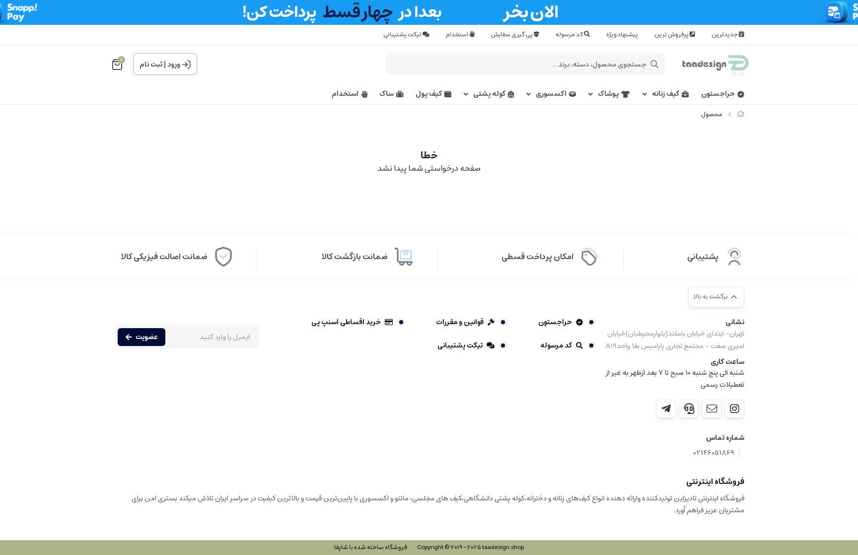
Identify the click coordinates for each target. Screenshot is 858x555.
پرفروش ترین (672, 34)
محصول (711, 114)
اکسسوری (551, 94)
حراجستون (718, 94)
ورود (173, 64)
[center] (654, 64)
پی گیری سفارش (512, 34)
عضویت (147, 337)
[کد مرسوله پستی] (666, 408)
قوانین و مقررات (460, 322)
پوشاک (608, 94)
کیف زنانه (665, 94)
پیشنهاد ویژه (622, 34)
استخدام (457, 34)
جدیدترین (725, 34)
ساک (386, 94)
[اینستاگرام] (734, 408)
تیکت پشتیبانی (403, 34)
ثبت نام (151, 64)
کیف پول (429, 94)
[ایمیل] (711, 408)
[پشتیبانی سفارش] (689, 408)
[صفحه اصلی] (740, 114)
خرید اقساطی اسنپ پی (346, 322)
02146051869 (714, 453)
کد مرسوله (570, 34)
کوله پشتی (489, 94)
